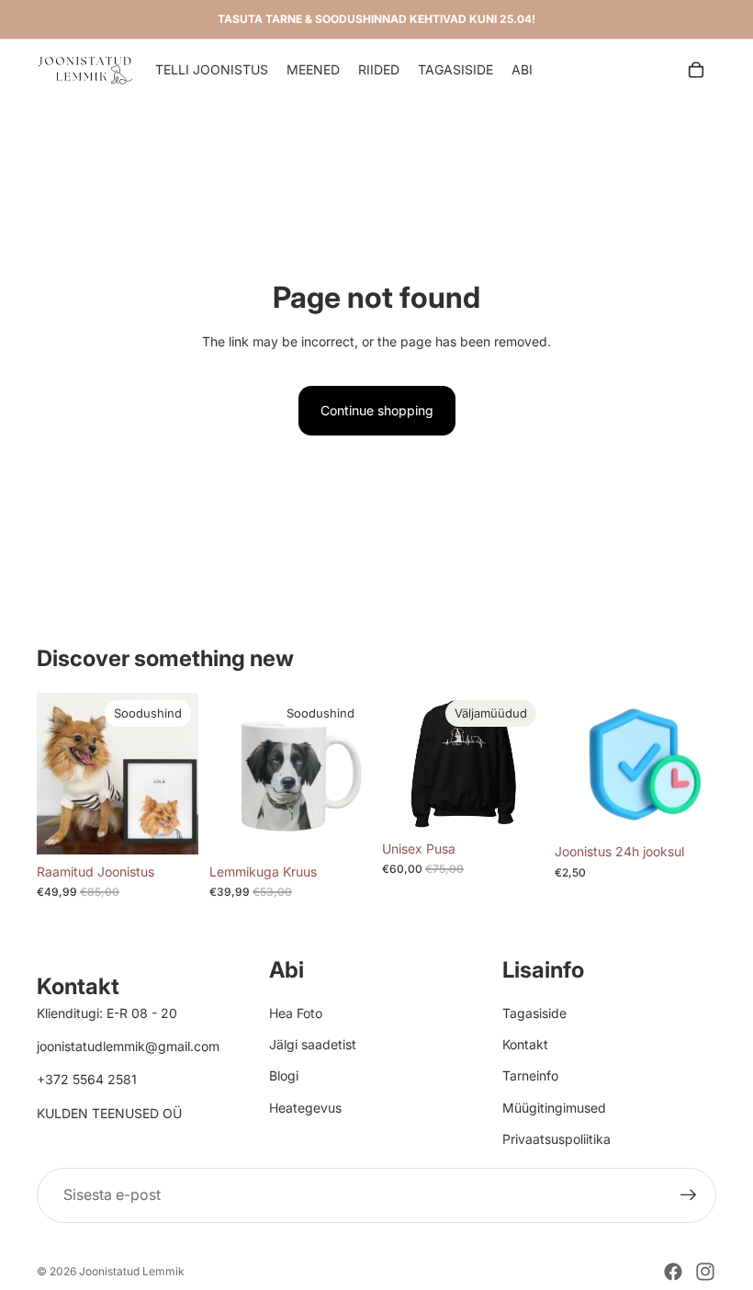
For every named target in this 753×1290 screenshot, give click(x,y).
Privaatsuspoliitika (556, 1139)
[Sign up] (688, 1195)
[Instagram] (705, 1272)
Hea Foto (295, 1013)
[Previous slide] (57, 773)
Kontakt (525, 1044)
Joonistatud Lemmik (132, 1271)
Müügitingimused (554, 1107)
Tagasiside (534, 1013)
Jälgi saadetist (312, 1044)
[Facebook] (673, 1272)
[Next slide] (178, 773)
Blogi (283, 1075)
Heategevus (305, 1107)
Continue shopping (376, 410)
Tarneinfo (530, 1075)
